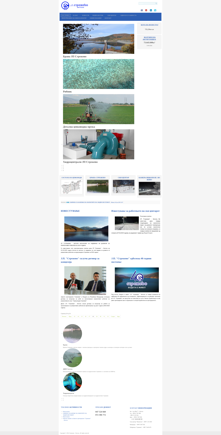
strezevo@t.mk (138, 419)
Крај (118, 316)
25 (82, 316)
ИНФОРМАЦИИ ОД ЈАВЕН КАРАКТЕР (74, 18)
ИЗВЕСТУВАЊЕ (70, 211)
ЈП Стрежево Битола (74, 5)
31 (104, 316)
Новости (85, 15)
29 (96, 316)
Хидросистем (97, 15)
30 (100, 316)
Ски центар (111, 15)
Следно (113, 316)
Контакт (108, 18)
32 (108, 316)
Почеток (64, 316)
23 (74, 316)
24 (78, 316)
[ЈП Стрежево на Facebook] (142, 10)
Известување (66, 411)
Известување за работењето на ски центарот (135, 211)
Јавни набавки (95, 18)
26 (85, 316)
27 (89, 316)
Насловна (66, 15)
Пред (70, 316)
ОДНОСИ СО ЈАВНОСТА (128, 15)
